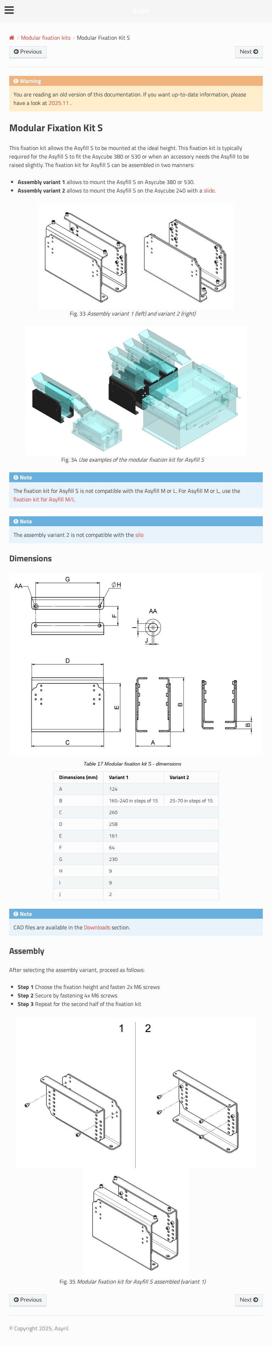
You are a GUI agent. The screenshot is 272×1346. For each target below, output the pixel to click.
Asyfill (140, 11)
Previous (30, 52)
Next (246, 52)
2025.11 (59, 103)
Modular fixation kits (45, 37)
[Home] (12, 37)
